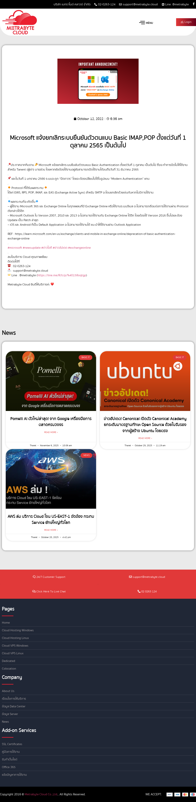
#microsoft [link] (15, 247)
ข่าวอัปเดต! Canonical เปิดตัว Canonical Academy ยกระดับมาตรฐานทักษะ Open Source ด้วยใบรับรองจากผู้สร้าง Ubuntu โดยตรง (145, 425)
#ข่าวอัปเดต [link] (60, 247)
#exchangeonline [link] (79, 247)
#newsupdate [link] (32, 247)
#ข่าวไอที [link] (46, 247)
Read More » (51, 432)
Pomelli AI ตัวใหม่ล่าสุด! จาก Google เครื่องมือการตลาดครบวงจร (50, 422)
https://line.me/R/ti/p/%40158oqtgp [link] (62, 275)
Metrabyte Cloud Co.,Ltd (41, 794)
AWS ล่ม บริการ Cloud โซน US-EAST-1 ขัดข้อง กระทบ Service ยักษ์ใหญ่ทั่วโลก (51, 519)
